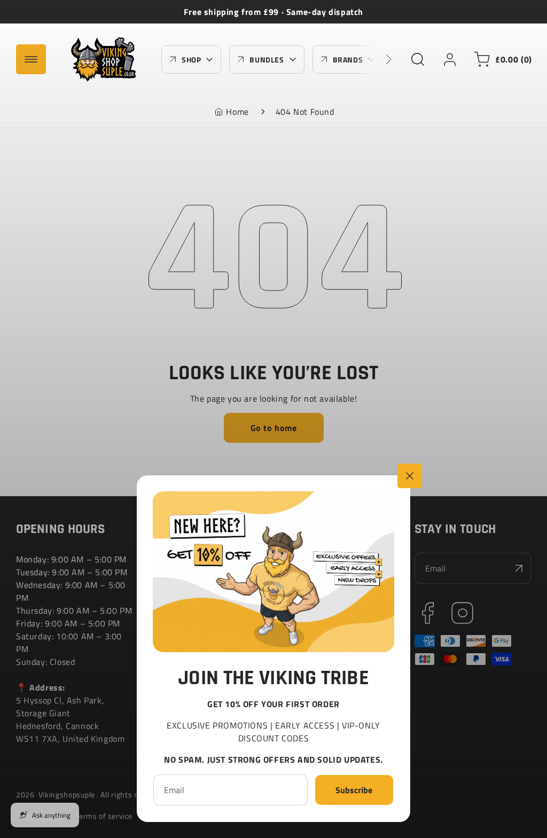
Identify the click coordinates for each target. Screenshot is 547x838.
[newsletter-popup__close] (409, 476)
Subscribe (353, 790)
